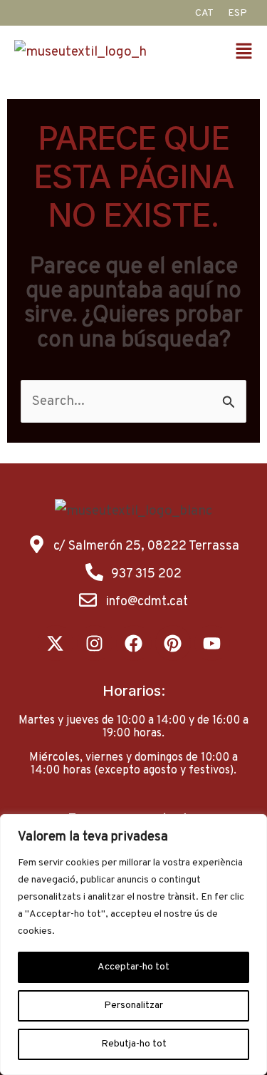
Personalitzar (133, 1005)
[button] (247, 53)
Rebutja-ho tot (134, 1044)
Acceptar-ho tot (133, 967)
